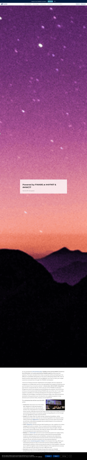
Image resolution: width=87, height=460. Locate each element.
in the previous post (37, 371)
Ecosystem (32, 190)
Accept (48, 456)
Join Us (77, 4)
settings (40, 456)
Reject (56, 456)
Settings (64, 456)
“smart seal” (32, 432)
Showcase (83, 4)
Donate (50, 1)
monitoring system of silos (37, 441)
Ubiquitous (29, 424)
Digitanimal (36, 419)
